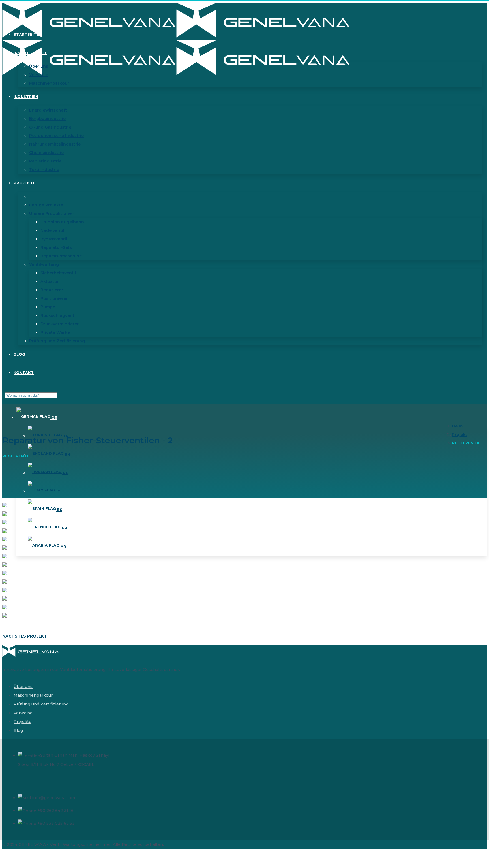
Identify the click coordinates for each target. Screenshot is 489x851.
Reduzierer (51, 289)
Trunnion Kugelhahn (62, 221)
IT (57, 491)
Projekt (459, 434)
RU (65, 473)
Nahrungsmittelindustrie (55, 144)
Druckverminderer (59, 323)
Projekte (24, 183)
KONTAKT (24, 372)
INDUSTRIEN (26, 96)
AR (62, 546)
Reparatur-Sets (56, 247)
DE (53, 417)
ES (59, 509)
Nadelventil (52, 230)
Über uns (38, 66)
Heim (457, 426)
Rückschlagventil (58, 315)
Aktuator (49, 281)
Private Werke (55, 332)
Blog (18, 730)
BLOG (19, 354)
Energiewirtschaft (48, 110)
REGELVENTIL (466, 443)
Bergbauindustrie (47, 118)
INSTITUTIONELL (30, 52)
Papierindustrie (45, 161)
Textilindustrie (44, 169)
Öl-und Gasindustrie (50, 127)
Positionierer (54, 298)
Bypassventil (53, 238)
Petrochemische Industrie (56, 135)
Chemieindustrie (46, 152)
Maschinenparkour (49, 83)
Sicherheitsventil (58, 272)
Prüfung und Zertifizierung (57, 340)
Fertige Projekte (46, 205)
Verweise (38, 74)
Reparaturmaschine (61, 255)
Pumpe (47, 306)
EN (67, 454)
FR (64, 528)
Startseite (26, 34)
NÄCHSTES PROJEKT (24, 636)
